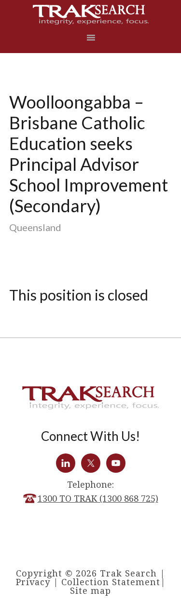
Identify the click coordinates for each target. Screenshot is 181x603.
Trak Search (90, 15)
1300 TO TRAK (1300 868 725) (98, 498)
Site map (90, 591)
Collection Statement (110, 582)
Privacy (33, 582)
